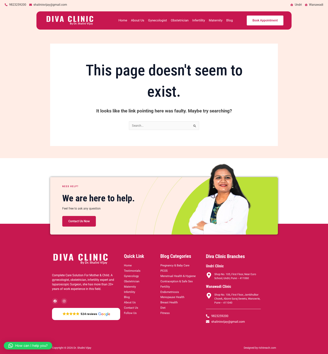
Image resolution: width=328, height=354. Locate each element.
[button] (86, 314)
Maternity (215, 20)
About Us (137, 20)
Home (122, 20)
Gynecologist (157, 20)
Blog (229, 20)
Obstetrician (179, 20)
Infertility (198, 20)
